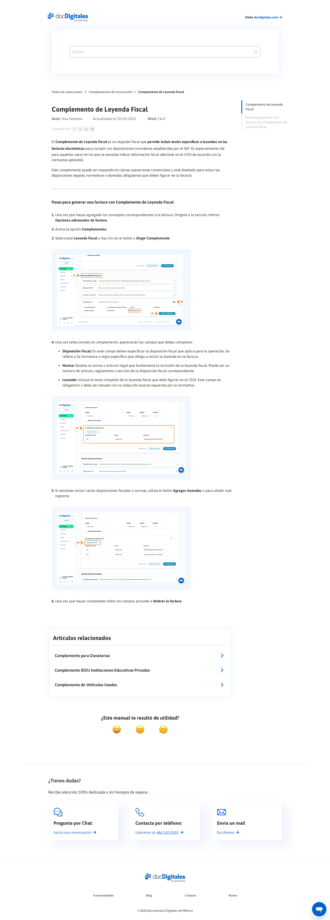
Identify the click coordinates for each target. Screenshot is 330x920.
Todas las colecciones (67, 92)
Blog (149, 895)
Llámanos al (156, 832)
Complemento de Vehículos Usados (86, 684)
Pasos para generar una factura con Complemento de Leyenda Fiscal (266, 122)
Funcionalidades (103, 895)
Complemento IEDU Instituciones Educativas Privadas (102, 670)
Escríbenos (225, 832)
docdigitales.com (266, 17)
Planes (233, 895)
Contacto (190, 895)
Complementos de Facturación (110, 92)
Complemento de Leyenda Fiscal (264, 107)
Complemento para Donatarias (82, 655)
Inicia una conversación (73, 832)
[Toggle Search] (255, 52)
